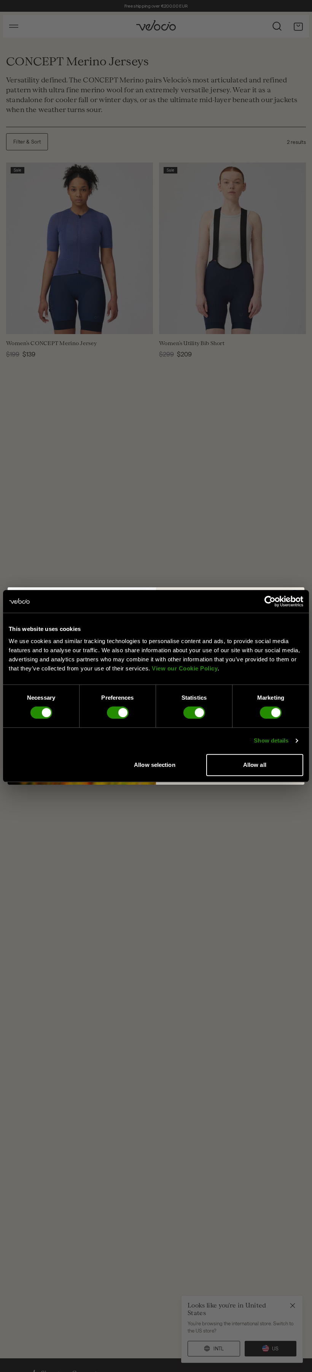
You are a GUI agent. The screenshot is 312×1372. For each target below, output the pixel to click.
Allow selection (154, 765)
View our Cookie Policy (185, 668)
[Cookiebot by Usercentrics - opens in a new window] (270, 601)
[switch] (118, 713)
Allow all (254, 765)
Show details (271, 740)
